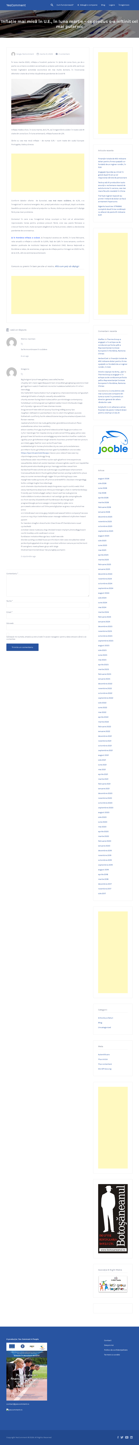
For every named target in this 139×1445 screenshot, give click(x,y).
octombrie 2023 (105, 636)
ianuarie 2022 (104, 731)
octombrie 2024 (105, 583)
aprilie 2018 (103, 874)
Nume (9, 601)
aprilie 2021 (103, 774)
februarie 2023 (104, 674)
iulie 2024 (102, 598)
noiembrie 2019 (104, 855)
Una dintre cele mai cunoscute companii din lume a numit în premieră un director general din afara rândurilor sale (111, 396)
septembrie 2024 (105, 588)
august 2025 (103, 536)
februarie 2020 (104, 841)
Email (9, 612)
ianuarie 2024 (104, 622)
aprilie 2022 (103, 717)
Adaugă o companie (88, 5)
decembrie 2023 (105, 626)
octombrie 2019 (105, 860)
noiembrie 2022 (105, 688)
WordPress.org (104, 1069)
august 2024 (103, 593)
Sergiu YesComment (25, 54)
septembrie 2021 (105, 750)
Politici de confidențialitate (115, 1350)
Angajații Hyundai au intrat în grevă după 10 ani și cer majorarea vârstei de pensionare (112, 175)
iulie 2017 (102, 893)
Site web (10, 623)
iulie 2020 (102, 817)
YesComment (16, 5)
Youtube (126, 1437)
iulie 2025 (102, 540)
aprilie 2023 (103, 664)
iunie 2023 (102, 655)
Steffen (101, 339)
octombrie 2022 (105, 693)
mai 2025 (102, 550)
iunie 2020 (102, 822)
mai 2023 (102, 660)
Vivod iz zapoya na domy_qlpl (111, 372)
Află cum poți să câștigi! (67, 266)
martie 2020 (103, 836)
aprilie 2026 (103, 498)
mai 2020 (102, 827)
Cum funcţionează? (65, 5)
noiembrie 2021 (104, 741)
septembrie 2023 (105, 641)
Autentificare (104, 1054)
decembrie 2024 (105, 574)
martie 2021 (103, 779)
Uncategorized (104, 1027)
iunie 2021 (102, 765)
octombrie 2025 (105, 526)
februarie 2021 (104, 784)
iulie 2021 (102, 760)
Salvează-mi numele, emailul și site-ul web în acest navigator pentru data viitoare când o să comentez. (46, 638)
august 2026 (103, 478)
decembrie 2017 (105, 884)
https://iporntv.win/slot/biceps (35, 453)
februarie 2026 (104, 507)
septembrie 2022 (105, 698)
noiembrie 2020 (105, 798)
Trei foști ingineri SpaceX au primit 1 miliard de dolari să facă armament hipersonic (112, 199)
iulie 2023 (102, 650)
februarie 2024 (104, 617)
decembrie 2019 (105, 850)
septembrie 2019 (105, 865)
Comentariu (12, 573)
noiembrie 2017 (104, 889)
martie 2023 (103, 669)
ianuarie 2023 (104, 679)
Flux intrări (103, 1059)
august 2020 (103, 812)
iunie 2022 (102, 707)
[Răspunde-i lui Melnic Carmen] (22, 344)
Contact (107, 1340)
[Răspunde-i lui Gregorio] (22, 374)
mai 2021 (102, 769)
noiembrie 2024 (105, 579)
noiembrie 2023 (105, 631)
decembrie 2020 (105, 793)
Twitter (121, 1437)
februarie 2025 (104, 564)
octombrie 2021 (105, 746)
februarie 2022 (104, 726)
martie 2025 (103, 560)
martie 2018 (103, 879)
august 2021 (103, 755)
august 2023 (103, 645)
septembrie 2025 (105, 531)
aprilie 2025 (103, 555)
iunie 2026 (102, 488)
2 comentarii (64, 54)
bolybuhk (102, 407)
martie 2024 (103, 612)
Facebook (118, 1437)
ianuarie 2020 (104, 846)
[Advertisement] (47, 173)
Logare (112, 5)
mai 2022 (102, 712)
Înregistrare (124, 5)
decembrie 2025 (105, 517)
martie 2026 (103, 502)
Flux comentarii (105, 1064)
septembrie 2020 (105, 808)
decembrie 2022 (105, 684)
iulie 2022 (102, 703)
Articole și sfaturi (105, 1018)
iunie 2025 (102, 545)
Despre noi (109, 1345)
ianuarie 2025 (104, 569)
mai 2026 (102, 493)
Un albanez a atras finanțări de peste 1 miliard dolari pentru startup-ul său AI (112, 410)
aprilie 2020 (103, 831)
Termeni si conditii (112, 1355)
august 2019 (103, 869)
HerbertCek (103, 358)
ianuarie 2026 (104, 512)
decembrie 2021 (105, 736)
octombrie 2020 (105, 803)
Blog (103, 5)
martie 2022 (103, 722)
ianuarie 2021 (104, 788)
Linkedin (131, 1437)
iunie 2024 (102, 602)
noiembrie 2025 (105, 521)
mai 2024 (102, 607)
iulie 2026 (102, 483)
